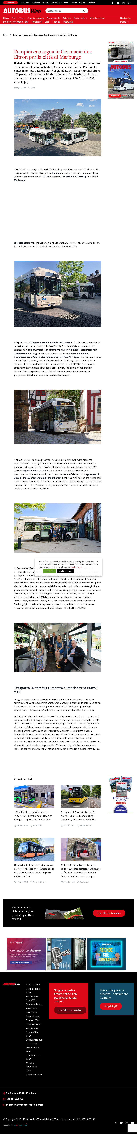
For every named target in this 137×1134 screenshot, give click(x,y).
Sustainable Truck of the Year (32, 1032)
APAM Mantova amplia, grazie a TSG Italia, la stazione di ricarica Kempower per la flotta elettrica (33, 815)
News (6, 18)
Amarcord (36, 21)
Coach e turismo (36, 18)
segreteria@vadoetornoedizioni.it (24, 1104)
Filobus (56, 21)
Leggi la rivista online (109, 913)
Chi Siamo (25, 3)
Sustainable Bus (34, 1004)
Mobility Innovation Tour (15, 21)
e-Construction (33, 1024)
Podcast (82, 3)
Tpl (13, 18)
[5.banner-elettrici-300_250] (121, 51)
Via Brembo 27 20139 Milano (21, 1093)
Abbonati (10, 2)
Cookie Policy (76, 567)
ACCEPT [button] (49, 571)
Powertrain (31, 1008)
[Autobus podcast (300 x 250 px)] (66, 954)
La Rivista (45, 3)
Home (6, 35)
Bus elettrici (37, 825)
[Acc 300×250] (106, 954)
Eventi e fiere (80, 18)
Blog (47, 21)
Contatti (74, 3)
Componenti (53, 18)
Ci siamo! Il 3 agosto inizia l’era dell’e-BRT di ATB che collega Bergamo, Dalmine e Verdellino (79, 815)
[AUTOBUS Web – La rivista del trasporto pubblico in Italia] (22, 11)
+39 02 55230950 (14, 1098)
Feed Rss (91, 3)
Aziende (67, 18)
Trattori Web (32, 1020)
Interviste (68, 21)
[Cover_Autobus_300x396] (121, 81)
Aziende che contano (60, 3)
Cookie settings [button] (65, 571)
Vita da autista (97, 18)
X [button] (97, 561)
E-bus (21, 18)
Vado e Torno (33, 984)
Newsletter (36, 3)
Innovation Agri (34, 1074)
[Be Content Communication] (21, 1125)
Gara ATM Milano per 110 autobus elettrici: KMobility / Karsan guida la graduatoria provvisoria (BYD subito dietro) (34, 870)
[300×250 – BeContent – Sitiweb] (26, 954)
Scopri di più (110, 1006)
